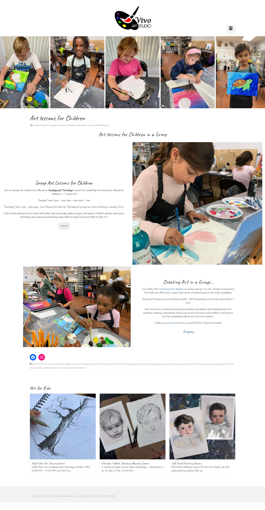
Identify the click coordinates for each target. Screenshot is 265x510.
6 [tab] (126, 106)
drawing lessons (160, 364)
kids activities (197, 364)
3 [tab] (113, 106)
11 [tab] (147, 106)
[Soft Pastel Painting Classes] (168, 426)
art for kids (76, 364)
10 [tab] (143, 106)
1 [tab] (104, 106)
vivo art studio (62, 368)
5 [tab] (121, 106)
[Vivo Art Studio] (132, 18)
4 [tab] (117, 106)
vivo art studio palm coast (77, 368)
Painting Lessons (102, 125)
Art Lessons (62, 125)
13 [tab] (156, 106)
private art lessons (49, 368)
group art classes (173, 364)
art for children (65, 364)
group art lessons (172, 323)
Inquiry (188, 331)
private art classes (36, 368)
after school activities (51, 364)
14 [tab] (160, 106)
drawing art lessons (135, 364)
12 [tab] (152, 106)
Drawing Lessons (74, 125)
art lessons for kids (113, 364)
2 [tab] (109, 106)
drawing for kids (148, 364)
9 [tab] (139, 106)
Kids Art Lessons (88, 125)
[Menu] (230, 29)
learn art (206, 364)
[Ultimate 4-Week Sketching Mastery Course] (98, 426)
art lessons (84, 364)
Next (260, 72)
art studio (123, 364)
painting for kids (227, 364)
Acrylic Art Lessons (48, 125)
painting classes (215, 364)
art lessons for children (21, 190)
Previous (5, 72)
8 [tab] (134, 106)
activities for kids (38, 364)
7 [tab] (130, 106)
